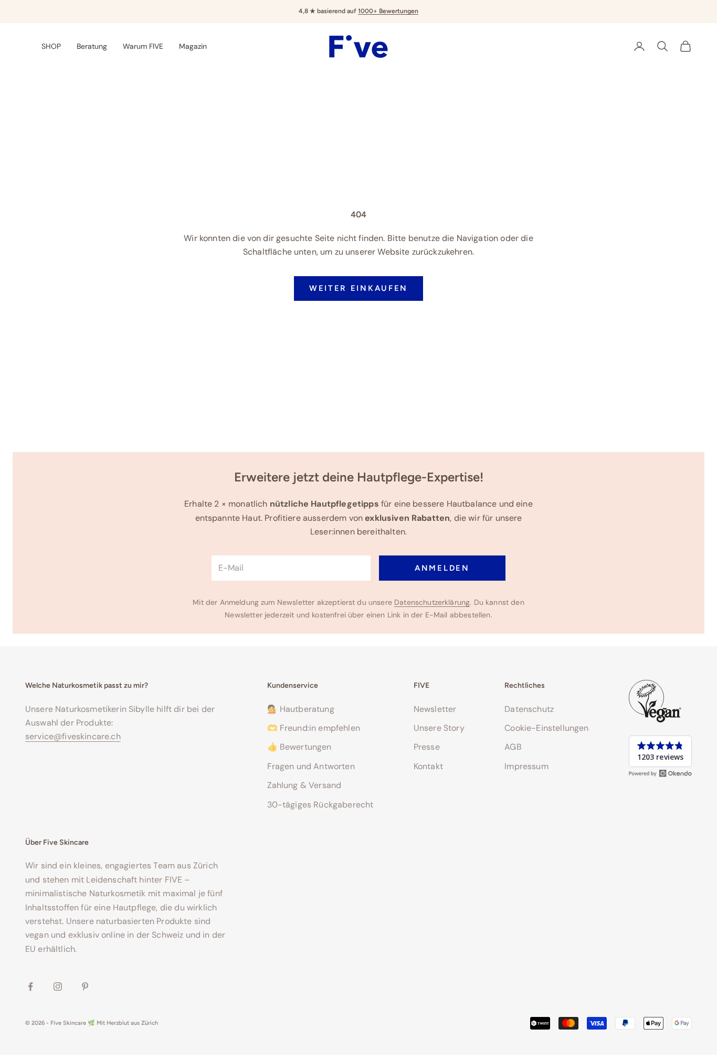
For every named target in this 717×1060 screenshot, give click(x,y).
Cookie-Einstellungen (546, 727)
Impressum (526, 766)
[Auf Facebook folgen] (30, 986)
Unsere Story (439, 727)
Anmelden (442, 568)
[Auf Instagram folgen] (57, 986)
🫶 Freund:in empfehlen (313, 727)
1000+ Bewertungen (388, 11)
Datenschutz (529, 709)
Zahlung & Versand (304, 785)
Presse (427, 746)
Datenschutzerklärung (432, 602)
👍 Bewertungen (299, 746)
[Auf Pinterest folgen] (85, 986)
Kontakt (428, 766)
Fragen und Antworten (311, 766)
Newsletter (435, 709)
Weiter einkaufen (358, 288)
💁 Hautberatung (300, 709)
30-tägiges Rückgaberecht (320, 804)
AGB (512, 746)
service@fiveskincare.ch (73, 736)
